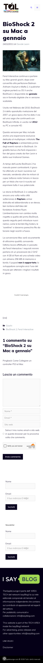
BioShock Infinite (11, 122)
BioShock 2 (19, 192)
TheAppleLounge (11, 591)
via (4, 317)
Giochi (9, 325)
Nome (8, 481)
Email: (8, 493)
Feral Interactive (25, 329)
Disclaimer (8, 647)
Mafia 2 (24, 86)
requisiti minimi (31, 248)
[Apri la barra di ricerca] (31, 7)
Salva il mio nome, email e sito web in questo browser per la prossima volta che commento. (22, 434)
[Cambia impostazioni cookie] (4, 658)
